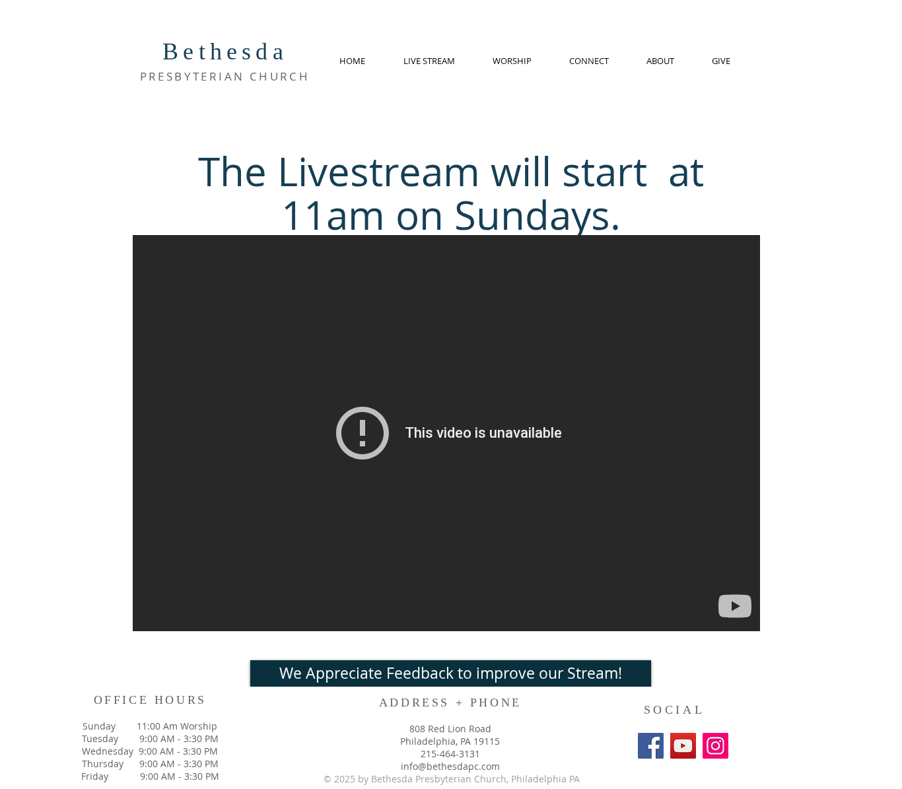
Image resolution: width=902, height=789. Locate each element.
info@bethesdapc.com (450, 766)
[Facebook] (651, 746)
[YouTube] (683, 746)
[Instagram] (715, 746)
